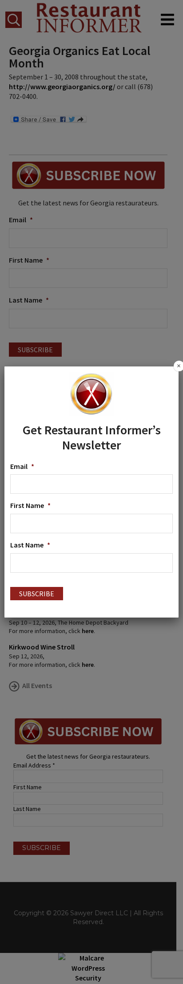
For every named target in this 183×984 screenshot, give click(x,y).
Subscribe (36, 593)
